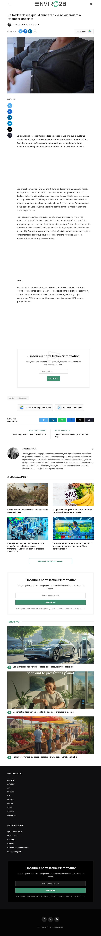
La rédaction (12, 836)
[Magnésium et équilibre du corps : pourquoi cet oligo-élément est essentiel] (73, 494)
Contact (10, 844)
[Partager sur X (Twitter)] (20, 31)
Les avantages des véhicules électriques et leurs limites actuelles (43, 667)
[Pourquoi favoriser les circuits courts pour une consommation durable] (50, 735)
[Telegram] (9, 123)
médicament (22, 398)
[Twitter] (9, 105)
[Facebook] (9, 111)
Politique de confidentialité (18, 848)
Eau (8, 796)
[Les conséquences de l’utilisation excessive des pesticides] (27, 494)
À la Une (10, 780)
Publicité (10, 840)
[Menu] (10, 4)
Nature (10, 804)
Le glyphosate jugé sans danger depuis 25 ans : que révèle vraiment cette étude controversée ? (72, 546)
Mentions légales (14, 851)
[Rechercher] (91, 4)
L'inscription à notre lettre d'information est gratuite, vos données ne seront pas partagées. (50, 608)
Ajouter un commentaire (50, 561)
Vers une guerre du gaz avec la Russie (29, 434)
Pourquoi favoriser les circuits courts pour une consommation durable (45, 757)
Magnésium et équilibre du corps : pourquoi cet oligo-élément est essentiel (73, 511)
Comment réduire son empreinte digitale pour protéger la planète (43, 712)
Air (8, 788)
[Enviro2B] (50, 4)
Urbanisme (11, 816)
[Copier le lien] (9, 135)
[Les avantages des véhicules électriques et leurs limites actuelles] (50, 645)
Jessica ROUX (18, 24)
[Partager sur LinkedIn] (30, 31)
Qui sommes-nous (14, 832)
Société (10, 812)
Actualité (10, 784)
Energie (10, 800)
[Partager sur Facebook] (25, 31)
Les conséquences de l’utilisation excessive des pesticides (27, 511)
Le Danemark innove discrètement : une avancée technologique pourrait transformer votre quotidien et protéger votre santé (25, 547)
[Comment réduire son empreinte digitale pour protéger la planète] (50, 690)
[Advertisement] (56, 115)
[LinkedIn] (9, 117)
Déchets (10, 792)
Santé (9, 808)
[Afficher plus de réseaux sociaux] (35, 31)
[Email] (9, 129)
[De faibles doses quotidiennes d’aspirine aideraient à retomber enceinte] (50, 65)
